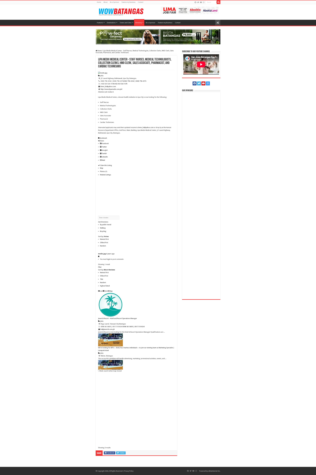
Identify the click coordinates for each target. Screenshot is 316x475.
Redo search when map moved (111, 371)
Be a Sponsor (114, 2)
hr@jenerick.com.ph (108, 329)
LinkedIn (104, 157)
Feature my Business (128, 2)
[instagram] (204, 2)
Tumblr (104, 153)
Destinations (111, 23)
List (101, 291)
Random (103, 246)
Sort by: (103, 236)
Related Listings (105, 175)
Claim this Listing (106, 165)
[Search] (218, 2)
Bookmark (103, 138)
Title (101, 279)
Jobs (101, 76)
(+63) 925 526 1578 (120, 84)
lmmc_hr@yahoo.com (108, 86)
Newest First (104, 239)
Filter (100, 267)
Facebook (105, 143)
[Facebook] (195, 2)
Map (101, 168)
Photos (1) (103, 171)
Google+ (104, 150)
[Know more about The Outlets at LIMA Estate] (189, 10)
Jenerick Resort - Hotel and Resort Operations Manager (117, 318)
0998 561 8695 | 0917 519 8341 (134, 326)
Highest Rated (105, 286)
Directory (138, 23)
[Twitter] (198, 2)
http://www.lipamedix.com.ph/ (111, 89)
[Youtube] (201, 2)
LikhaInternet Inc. (214, 471)
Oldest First (104, 242)
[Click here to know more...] (158, 37)
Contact (140, 2)
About (105, 2)
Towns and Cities (126, 23)
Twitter (104, 147)
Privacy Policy (128, 471)
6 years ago (110, 254)
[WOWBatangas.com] (121, 11)
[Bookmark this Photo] (98, 256)
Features (100, 23)
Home (99, 2)
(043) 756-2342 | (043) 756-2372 (134, 81)
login (108, 259)
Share (101, 141)
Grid (106, 291)
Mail (103, 160)
